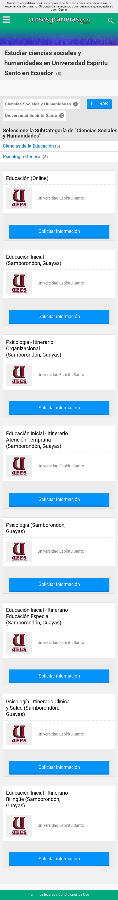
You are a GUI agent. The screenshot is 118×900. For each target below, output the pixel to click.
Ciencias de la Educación (29, 146)
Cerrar (62, 9)
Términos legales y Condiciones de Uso (59, 895)
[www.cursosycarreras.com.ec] (60, 20)
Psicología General (23, 156)
